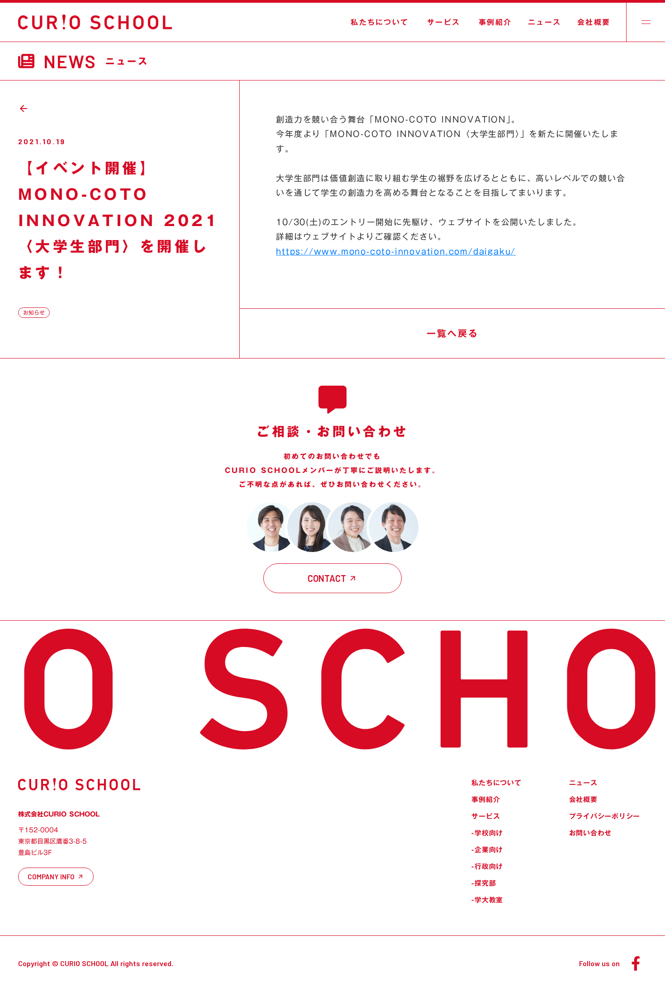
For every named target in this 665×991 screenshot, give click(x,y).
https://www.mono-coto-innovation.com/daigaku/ (396, 251)
